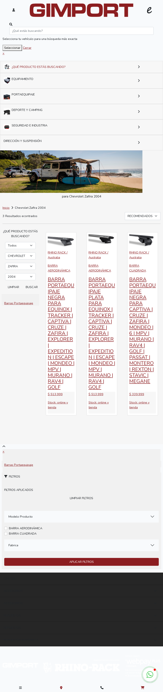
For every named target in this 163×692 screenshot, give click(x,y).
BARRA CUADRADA (23, 533)
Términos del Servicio (137, 675)
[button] (150, 674)
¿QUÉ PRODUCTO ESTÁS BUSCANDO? (39, 67)
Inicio (6, 208)
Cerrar (27, 48)
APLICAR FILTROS (81, 562)
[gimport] (81, 10)
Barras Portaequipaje (18, 303)
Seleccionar (12, 48)
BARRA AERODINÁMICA (25, 528)
